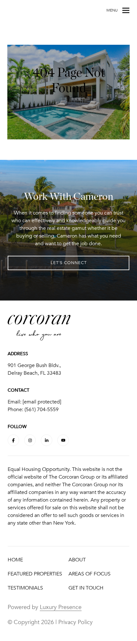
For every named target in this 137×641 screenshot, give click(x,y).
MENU (112, 10)
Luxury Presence (61, 607)
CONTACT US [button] (68, 105)
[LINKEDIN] (46, 440)
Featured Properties (35, 574)
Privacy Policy (75, 622)
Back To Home (68, 114)
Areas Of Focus (89, 574)
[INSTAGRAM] (30, 440)
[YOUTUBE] (63, 440)
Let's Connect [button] (69, 262)
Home (15, 560)
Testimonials (25, 588)
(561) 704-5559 (42, 409)
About (77, 560)
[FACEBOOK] (13, 440)
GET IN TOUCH (86, 588)
